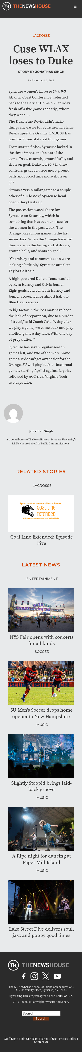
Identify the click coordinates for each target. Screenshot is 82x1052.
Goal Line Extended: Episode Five (41, 540)
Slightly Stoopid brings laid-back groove (41, 786)
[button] (75, 7)
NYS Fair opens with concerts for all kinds (41, 640)
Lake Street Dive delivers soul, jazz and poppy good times (41, 932)
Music (42, 725)
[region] (41, 1022)
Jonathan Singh (49, 72)
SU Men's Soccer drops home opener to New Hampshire (41, 713)
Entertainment (42, 579)
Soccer (42, 652)
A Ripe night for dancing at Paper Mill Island (41, 859)
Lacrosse (41, 35)
